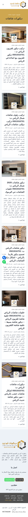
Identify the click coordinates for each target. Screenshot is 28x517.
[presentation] (14, 34)
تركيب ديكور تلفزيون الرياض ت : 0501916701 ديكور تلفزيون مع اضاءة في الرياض (15, 54)
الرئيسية (18, 14)
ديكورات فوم (13, 497)
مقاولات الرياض (20, 500)
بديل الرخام (6, 495)
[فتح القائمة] (3, 4)
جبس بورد (8, 497)
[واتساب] (4, 262)
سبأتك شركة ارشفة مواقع (19, 511)
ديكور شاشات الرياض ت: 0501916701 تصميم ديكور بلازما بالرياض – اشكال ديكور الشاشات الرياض (14, 254)
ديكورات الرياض (21, 45)
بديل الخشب (13, 495)
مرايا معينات (19, 497)
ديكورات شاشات (14, 45)
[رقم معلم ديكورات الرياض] (4, 257)
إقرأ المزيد (21, 87)
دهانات (14, 500)
